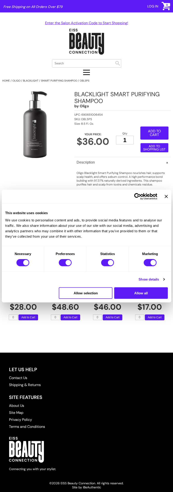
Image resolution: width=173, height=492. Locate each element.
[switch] (65, 262)
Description (86, 162)
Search (117, 63)
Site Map (16, 412)
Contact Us (18, 377)
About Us (16, 405)
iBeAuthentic (92, 487)
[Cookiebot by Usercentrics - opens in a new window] (137, 196)
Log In (152, 6)
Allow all (141, 293)
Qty (124, 133)
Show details (149, 279)
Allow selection (86, 293)
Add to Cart (28, 317)
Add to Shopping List (154, 147)
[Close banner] (166, 196)
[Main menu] (86, 72)
